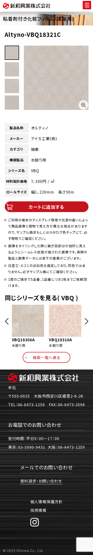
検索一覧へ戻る (47, 357)
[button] (7, 321)
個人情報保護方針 (46, 501)
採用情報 (38, 510)
